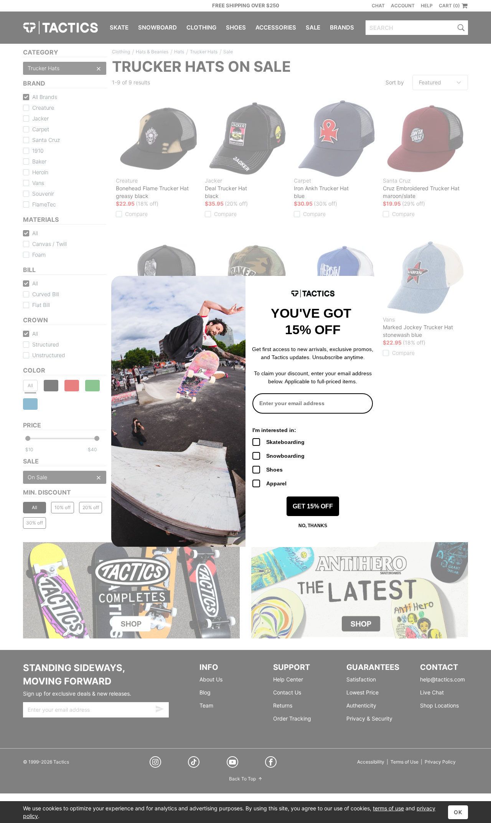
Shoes (274, 470)
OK (458, 812)
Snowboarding (285, 456)
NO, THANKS (312, 525)
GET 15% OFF (313, 506)
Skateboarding (285, 442)
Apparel (276, 483)
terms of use (388, 808)
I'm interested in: (274, 430)
